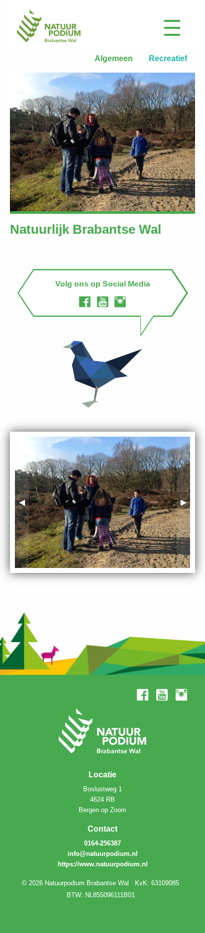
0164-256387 (102, 843)
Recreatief (168, 58)
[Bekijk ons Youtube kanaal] (102, 301)
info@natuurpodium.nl (103, 853)
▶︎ (186, 502)
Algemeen (114, 58)
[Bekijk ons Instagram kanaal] (120, 301)
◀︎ (24, 502)
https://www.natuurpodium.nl (103, 864)
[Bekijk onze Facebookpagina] (85, 301)
